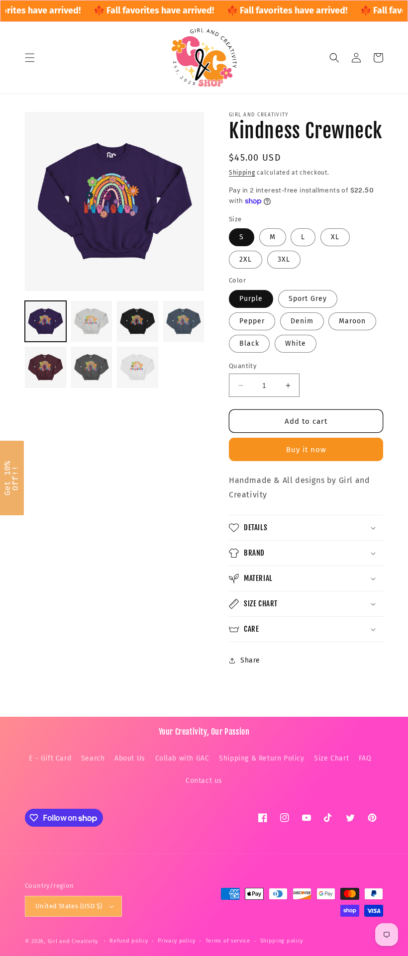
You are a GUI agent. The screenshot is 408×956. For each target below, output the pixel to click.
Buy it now (306, 449)
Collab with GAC (182, 758)
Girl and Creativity (73, 941)
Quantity (242, 366)
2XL (245, 259)
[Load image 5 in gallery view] (45, 367)
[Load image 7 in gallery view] (137, 367)
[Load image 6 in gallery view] (91, 367)
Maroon (352, 321)
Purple (251, 298)
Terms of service (227, 941)
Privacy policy (177, 941)
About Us (129, 758)
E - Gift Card (50, 758)
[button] (30, 58)
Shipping (242, 172)
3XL (284, 259)
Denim (302, 321)
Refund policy (128, 941)
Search (93, 758)
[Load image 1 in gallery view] (45, 321)
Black (249, 343)
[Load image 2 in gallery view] (91, 321)
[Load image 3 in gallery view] (137, 321)
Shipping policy (282, 941)
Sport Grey (308, 298)
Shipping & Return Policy (261, 758)
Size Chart (331, 758)
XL (335, 237)
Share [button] (250, 660)
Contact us (204, 780)
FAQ (365, 758)
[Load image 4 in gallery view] (183, 321)
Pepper (252, 321)
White (295, 343)
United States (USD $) (68, 906)
